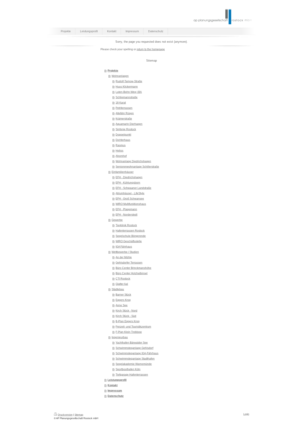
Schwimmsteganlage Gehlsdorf (134, 348)
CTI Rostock (123, 278)
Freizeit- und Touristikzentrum (133, 326)
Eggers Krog (123, 300)
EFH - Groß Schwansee (130, 198)
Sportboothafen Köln (128, 369)
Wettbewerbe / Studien (125, 252)
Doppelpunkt (123, 134)
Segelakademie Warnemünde (134, 364)
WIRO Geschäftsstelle (129, 241)
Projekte (113, 70)
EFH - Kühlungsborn (128, 182)
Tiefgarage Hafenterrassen (132, 374)
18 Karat (121, 102)
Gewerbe (117, 220)
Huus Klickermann (127, 86)
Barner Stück (123, 294)
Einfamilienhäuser (123, 172)
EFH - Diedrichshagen (129, 177)
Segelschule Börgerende (131, 236)
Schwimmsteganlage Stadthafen (135, 358)
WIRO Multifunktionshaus (131, 204)
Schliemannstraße (127, 97)
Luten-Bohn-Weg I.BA (129, 92)
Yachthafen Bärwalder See (132, 342)
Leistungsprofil (117, 380)
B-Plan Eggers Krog (128, 321)
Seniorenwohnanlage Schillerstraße (137, 166)
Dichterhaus (123, 140)
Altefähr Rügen (125, 113)
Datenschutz (116, 396)
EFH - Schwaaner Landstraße (133, 188)
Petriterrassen (124, 108)
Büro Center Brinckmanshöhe (133, 268)
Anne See (122, 305)
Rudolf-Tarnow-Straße (129, 81)
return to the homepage (151, 49)
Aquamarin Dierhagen (129, 124)
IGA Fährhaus (124, 246)
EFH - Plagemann (126, 209)
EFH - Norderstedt (126, 214)
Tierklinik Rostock (126, 225)
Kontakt (113, 385)
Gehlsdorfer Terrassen (129, 262)
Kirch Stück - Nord (126, 310)
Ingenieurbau (120, 337)
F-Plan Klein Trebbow (129, 332)
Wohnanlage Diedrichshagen (133, 161)
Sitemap (79, 414)
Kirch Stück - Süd (126, 316)
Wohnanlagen (120, 76)
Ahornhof (121, 156)
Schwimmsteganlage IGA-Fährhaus (137, 353)
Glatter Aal (122, 284)
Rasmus (121, 145)
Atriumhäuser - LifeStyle (130, 193)
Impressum (115, 390)
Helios (119, 150)
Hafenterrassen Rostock (130, 230)
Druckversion (65, 414)
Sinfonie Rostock (126, 129)
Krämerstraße (124, 118)
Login (246, 414)
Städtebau (118, 289)
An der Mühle (124, 257)
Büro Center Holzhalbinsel (132, 273)
